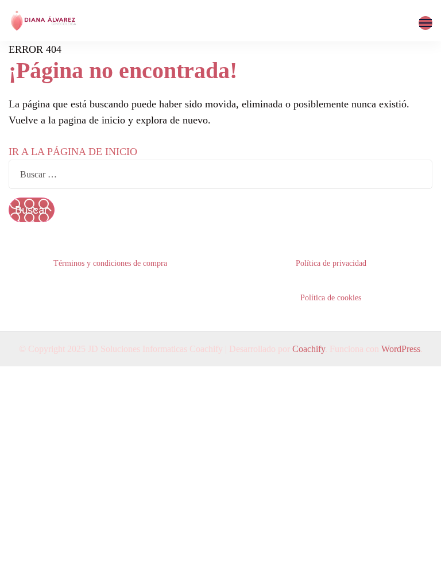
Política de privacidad (331, 263)
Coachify (308, 349)
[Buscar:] (220, 174)
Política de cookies (330, 297)
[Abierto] (425, 23)
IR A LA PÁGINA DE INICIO (73, 151)
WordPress (400, 349)
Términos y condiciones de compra (110, 263)
